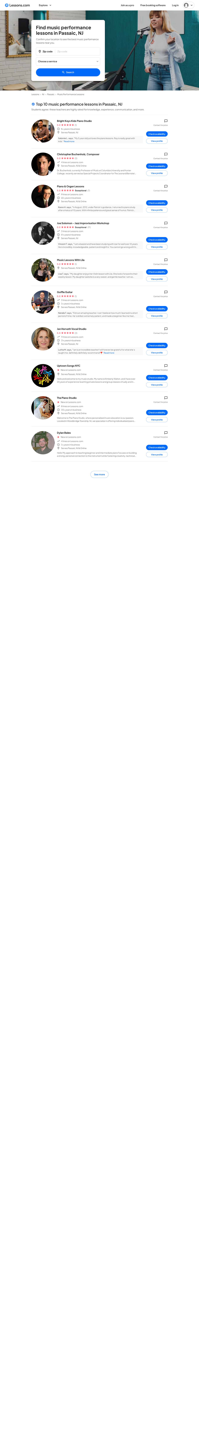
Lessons (35, 94)
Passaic (50, 94)
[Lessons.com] (17, 5)
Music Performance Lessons (70, 94)
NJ (43, 94)
